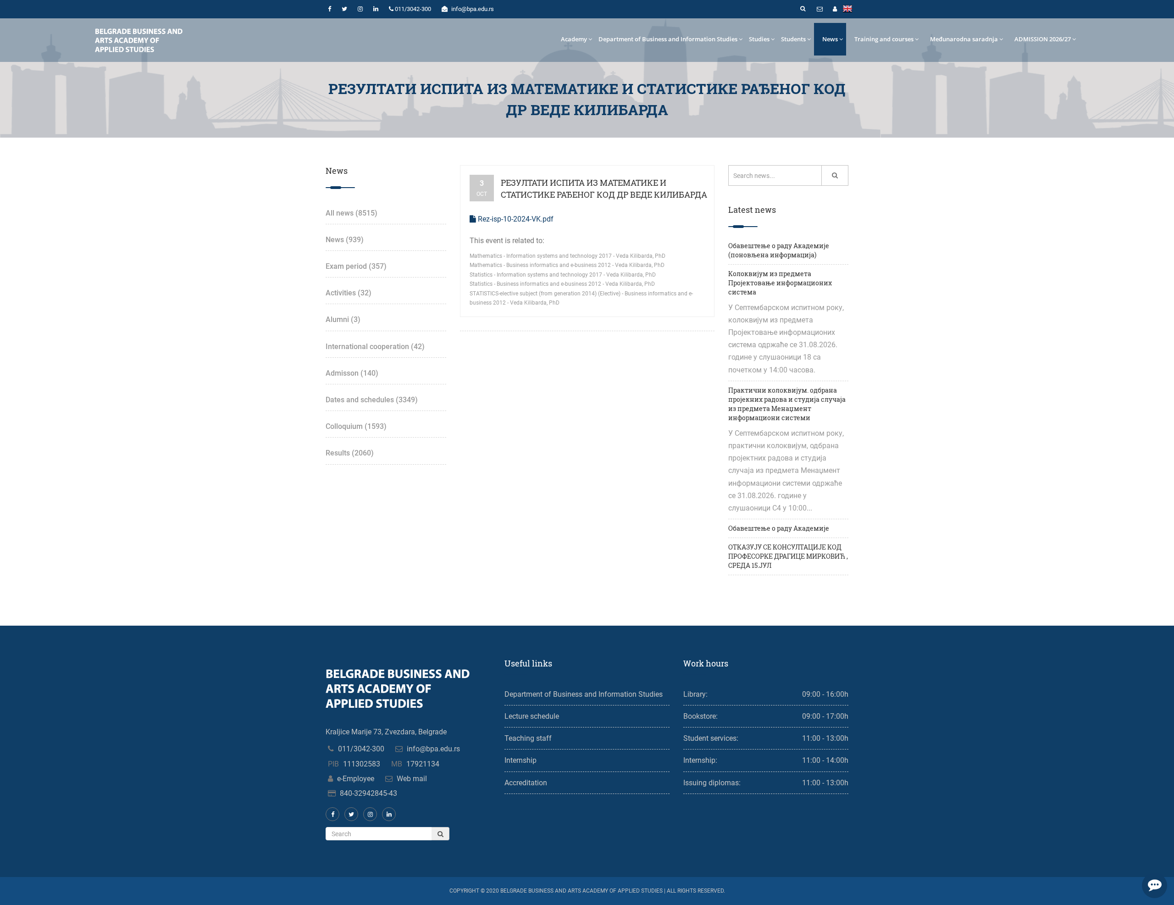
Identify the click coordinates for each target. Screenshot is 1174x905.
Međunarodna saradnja (964, 39)
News (830, 39)
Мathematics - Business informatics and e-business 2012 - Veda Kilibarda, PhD (567, 265)
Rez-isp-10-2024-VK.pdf (515, 219)
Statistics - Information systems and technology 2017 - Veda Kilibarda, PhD (563, 275)
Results (350, 453)
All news (351, 213)
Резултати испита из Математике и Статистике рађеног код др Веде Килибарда (604, 188)
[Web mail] (819, 9)
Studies (759, 39)
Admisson (352, 373)
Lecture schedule (531, 716)
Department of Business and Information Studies (667, 39)
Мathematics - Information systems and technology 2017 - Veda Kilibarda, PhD (567, 256)
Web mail (412, 778)
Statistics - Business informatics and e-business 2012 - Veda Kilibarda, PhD (562, 284)
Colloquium (356, 426)
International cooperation (375, 346)
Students (793, 39)
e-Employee (355, 778)
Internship (520, 760)
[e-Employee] (835, 9)
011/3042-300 (361, 748)
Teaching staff (528, 738)
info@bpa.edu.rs (433, 748)
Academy (574, 39)
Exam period (356, 266)
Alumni (343, 319)
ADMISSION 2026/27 (1042, 39)
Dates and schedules (372, 399)
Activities (348, 293)
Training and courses (884, 39)
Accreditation (525, 782)
